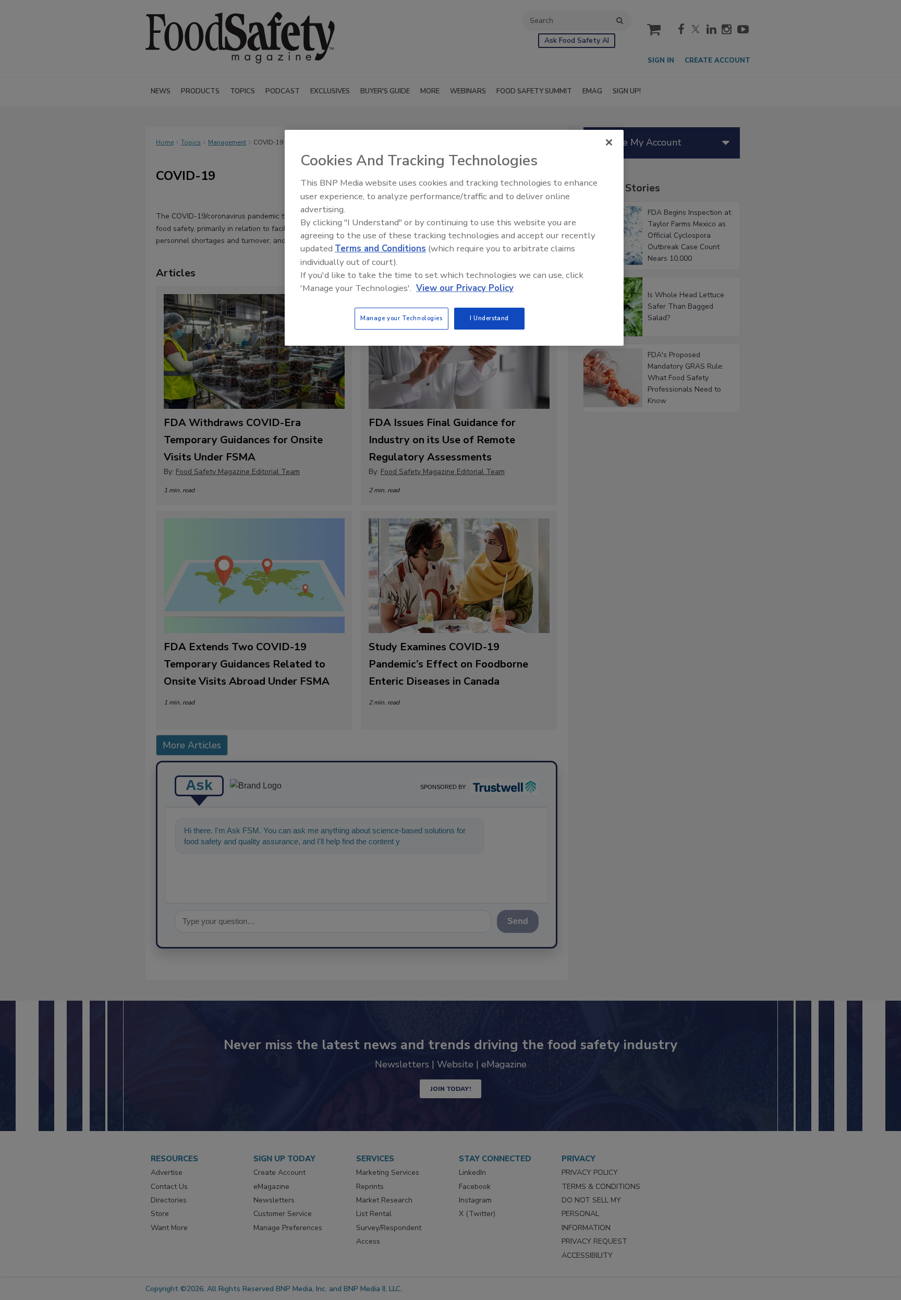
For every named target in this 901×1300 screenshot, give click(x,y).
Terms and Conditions (380, 248)
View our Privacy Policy (465, 288)
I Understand (489, 318)
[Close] (609, 142)
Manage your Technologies (401, 318)
